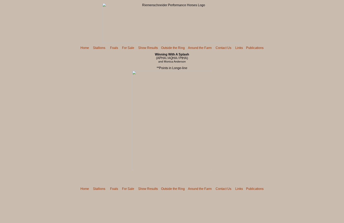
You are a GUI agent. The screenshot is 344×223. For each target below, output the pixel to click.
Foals (113, 48)
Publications (255, 48)
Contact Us (223, 48)
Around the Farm (200, 48)
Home (84, 48)
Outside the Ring (173, 48)
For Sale (128, 48)
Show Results (148, 48)
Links (239, 48)
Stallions (99, 48)
